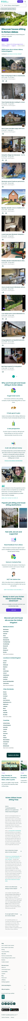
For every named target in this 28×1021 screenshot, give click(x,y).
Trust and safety (5, 951)
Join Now (20, 1)
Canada (5, 729)
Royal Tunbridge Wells (8, 681)
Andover (5, 633)
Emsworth (5, 646)
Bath (4, 669)
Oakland (5, 706)
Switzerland (6, 741)
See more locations (8, 654)
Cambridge (6, 671)
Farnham (5, 679)
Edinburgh (5, 664)
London (5, 660)
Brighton (5, 667)
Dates (2, 9)
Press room (4, 977)
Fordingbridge (6, 641)
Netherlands (6, 745)
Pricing (3, 949)
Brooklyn (5, 714)
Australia (5, 727)
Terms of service (5, 1017)
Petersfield (5, 631)
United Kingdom (6, 46)
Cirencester (6, 683)
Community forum (6, 969)
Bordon (5, 652)
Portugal (5, 743)
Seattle (5, 694)
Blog (2, 975)
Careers (3, 973)
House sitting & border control (8, 957)
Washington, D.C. (7, 702)
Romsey (5, 648)
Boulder (5, 710)
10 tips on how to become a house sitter (12, 879)
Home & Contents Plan (7, 955)
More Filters (12, 9)
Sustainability (5, 971)
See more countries (8, 748)
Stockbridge (6, 644)
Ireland (5, 737)
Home (3, 44)
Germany (5, 733)
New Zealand (6, 739)
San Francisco (6, 700)
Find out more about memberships (13, 460)
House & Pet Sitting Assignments (15, 44)
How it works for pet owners (8, 945)
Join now (5, 40)
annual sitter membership (15, 830)
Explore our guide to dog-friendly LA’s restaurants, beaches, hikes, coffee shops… (10, 784)
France (4, 731)
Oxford (5, 673)
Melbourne (5, 704)
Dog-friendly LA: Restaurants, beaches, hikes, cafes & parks (9, 778)
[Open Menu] (25, 1)
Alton (4, 635)
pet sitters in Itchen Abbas (14, 54)
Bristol (4, 662)
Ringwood (5, 650)
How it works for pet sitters (8, 947)
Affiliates (4, 979)
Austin (4, 698)
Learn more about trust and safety (13, 589)
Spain (4, 735)
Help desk (4, 953)
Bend (4, 708)
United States (6, 723)
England (14, 46)
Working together (6, 982)
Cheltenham (6, 675)
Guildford (5, 677)
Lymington (5, 637)
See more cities (7, 716)
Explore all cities (13, 755)
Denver (5, 692)
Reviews (3, 960)
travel (3, 773)
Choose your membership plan (12, 856)
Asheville (5, 712)
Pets (7, 9)
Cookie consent (5, 962)
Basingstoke (6, 639)
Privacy (12, 1017)
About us (4, 967)
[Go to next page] (16, 376)
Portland (5, 696)
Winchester (6, 629)
